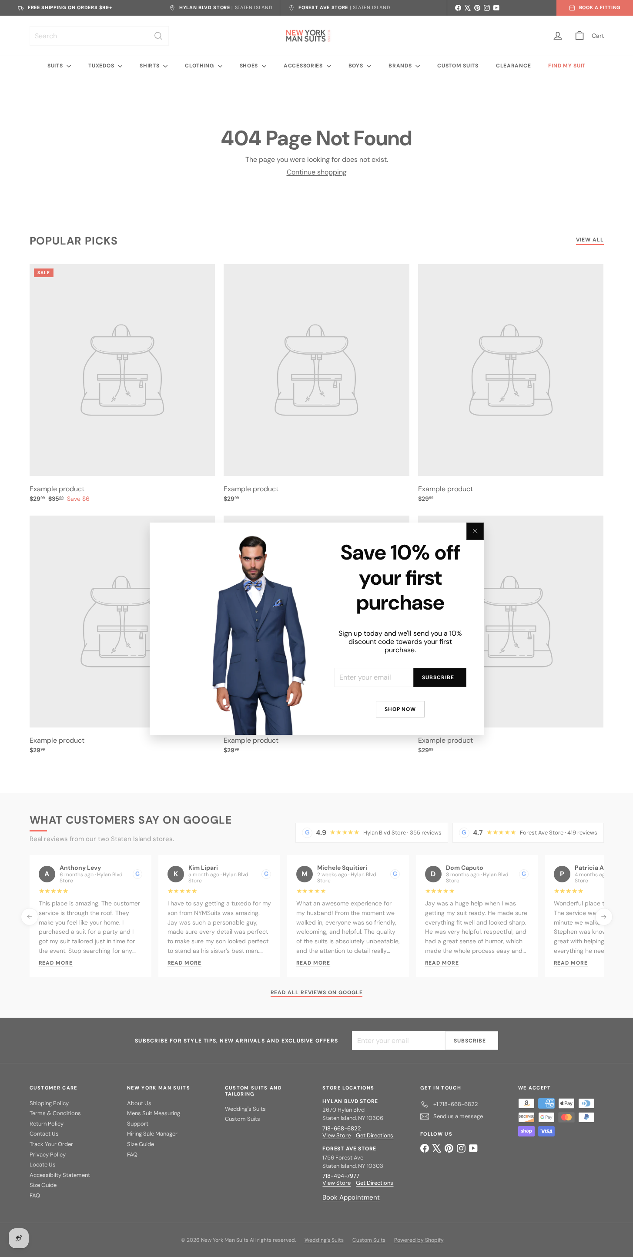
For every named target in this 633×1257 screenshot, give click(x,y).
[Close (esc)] (475, 531)
